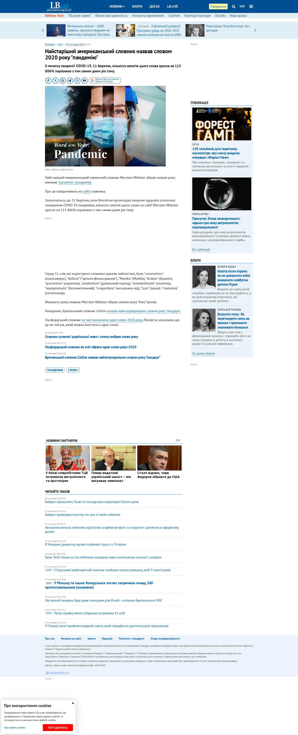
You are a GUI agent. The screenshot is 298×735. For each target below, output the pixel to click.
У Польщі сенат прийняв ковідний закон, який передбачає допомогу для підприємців (106, 626)
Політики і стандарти (131, 638)
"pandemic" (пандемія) (74, 182)
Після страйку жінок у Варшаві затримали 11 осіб (85, 613)
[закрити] (73, 703)
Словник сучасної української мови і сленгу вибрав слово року (91, 336)
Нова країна (238, 15)
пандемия (55, 370)
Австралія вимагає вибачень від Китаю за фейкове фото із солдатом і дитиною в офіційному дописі (112, 529)
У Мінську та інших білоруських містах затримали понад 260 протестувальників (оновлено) (99, 585)
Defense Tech (54, 15)
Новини (116, 6)
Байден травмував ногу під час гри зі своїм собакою (82, 514)
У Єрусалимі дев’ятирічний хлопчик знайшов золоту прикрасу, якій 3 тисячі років (108, 570)
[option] (80, 30)
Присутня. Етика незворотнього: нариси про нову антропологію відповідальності (216, 222)
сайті (86, 191)
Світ (60, 44)
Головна (50, 44)
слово (73, 370)
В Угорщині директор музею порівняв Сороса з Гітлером (85, 544)
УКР (242, 6)
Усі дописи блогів (203, 353)
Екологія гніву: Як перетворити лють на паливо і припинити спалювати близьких (233, 321)
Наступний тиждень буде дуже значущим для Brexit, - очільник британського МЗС (103, 600)
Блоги (137, 6)
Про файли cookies (14, 727)
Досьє (155, 6)
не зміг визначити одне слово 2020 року (112, 320)
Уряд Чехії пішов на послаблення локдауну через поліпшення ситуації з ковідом (103, 557)
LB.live (172, 6)
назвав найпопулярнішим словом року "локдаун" (143, 311)
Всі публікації (201, 249)
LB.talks (220, 15)
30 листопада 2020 (75, 44)
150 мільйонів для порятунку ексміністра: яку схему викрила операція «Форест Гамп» (215, 153)
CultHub (174, 15)
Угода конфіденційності (165, 638)
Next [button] (255, 30)
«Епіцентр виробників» (148, 15)
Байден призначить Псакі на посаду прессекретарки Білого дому (92, 501)
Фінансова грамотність (111, 15)
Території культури (197, 15)
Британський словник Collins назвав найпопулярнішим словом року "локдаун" (102, 357)
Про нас (50, 638)
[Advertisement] (113, 244)
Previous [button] (43, 30)
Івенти (92, 638)
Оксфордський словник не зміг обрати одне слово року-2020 (90, 347)
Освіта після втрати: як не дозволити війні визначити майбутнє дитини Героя (233, 278)
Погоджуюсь (58, 727)
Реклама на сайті (71, 638)
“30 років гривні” (79, 15)
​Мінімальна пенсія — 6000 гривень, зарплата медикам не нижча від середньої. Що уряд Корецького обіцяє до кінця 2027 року (88, 34)
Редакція (107, 638)
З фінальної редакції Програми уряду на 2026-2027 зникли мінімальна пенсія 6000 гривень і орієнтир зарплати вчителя (159, 34)
